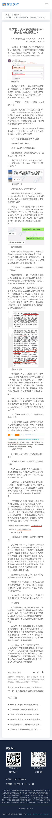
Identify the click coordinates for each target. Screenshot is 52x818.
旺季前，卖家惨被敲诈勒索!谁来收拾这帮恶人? (26, 704)
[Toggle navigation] (47, 4)
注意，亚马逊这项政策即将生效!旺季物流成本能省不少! (26, 714)
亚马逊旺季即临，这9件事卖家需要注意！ (26, 724)
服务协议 (22, 809)
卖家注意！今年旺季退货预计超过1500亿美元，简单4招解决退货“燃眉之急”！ (26, 729)
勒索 (19, 673)
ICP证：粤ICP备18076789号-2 (38, 814)
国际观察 (17, 14)
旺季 (9, 673)
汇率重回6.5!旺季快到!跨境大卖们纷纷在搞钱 (26, 709)
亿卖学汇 (7, 14)
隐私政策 (30, 809)
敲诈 (14, 673)
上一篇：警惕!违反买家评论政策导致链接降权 (26, 687)
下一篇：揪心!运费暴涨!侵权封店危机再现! (26, 691)
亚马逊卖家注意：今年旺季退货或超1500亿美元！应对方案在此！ (26, 719)
